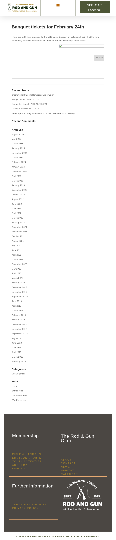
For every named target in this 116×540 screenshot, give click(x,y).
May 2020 (16, 269)
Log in (15, 386)
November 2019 (19, 292)
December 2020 (19, 264)
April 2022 (16, 213)
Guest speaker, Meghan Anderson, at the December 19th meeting (43, 113)
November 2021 (19, 231)
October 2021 (18, 236)
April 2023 (16, 176)
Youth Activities (27, 461)
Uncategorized (19, 373)
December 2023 (19, 171)
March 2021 (17, 259)
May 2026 (16, 139)
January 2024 (18, 167)
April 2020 (16, 273)
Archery (19, 465)
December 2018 (19, 324)
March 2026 (17, 143)
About (66, 459)
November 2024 (19, 153)
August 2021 (18, 241)
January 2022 (18, 222)
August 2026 (18, 134)
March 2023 (17, 181)
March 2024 (17, 157)
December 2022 (19, 190)
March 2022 (17, 218)
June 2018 (17, 343)
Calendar (69, 474)
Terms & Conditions (29, 504)
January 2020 (18, 282)
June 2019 (17, 301)
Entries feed (17, 390)
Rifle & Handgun (26, 454)
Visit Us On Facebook (94, 7)
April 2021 (16, 255)
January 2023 (18, 185)
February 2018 (19, 361)
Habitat (67, 470)
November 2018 (19, 329)
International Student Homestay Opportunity (33, 95)
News (65, 467)
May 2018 (16, 347)
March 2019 (17, 310)
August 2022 (18, 199)
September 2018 (20, 333)
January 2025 (18, 148)
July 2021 (16, 245)
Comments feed (19, 395)
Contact (68, 463)
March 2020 (17, 278)
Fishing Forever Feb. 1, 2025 (26, 108)
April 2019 (16, 306)
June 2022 (17, 204)
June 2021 (17, 250)
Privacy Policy (25, 508)
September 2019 (20, 296)
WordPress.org (19, 400)
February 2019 (19, 315)
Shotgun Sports (26, 458)
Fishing (18, 468)
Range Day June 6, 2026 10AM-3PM (29, 104)
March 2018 (17, 357)
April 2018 (16, 352)
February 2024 (19, 162)
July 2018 (16, 338)
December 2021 (19, 227)
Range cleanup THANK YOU (25, 99)
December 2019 (19, 287)
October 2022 (18, 194)
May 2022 (16, 208)
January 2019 (18, 319)
